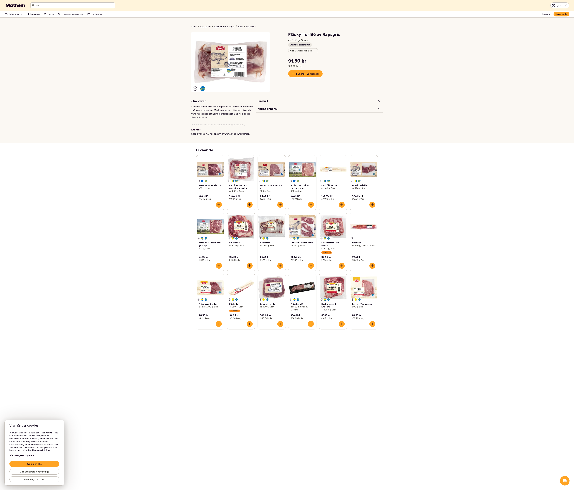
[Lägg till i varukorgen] (219, 205)
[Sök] (33, 5)
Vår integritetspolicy (21, 455)
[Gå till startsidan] (15, 5)
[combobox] (74, 5)
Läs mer (195, 129)
